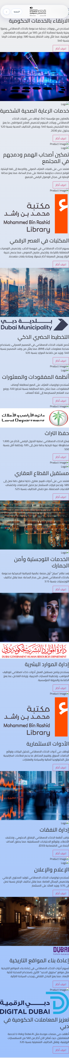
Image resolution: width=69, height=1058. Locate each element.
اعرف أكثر (61, 48)
